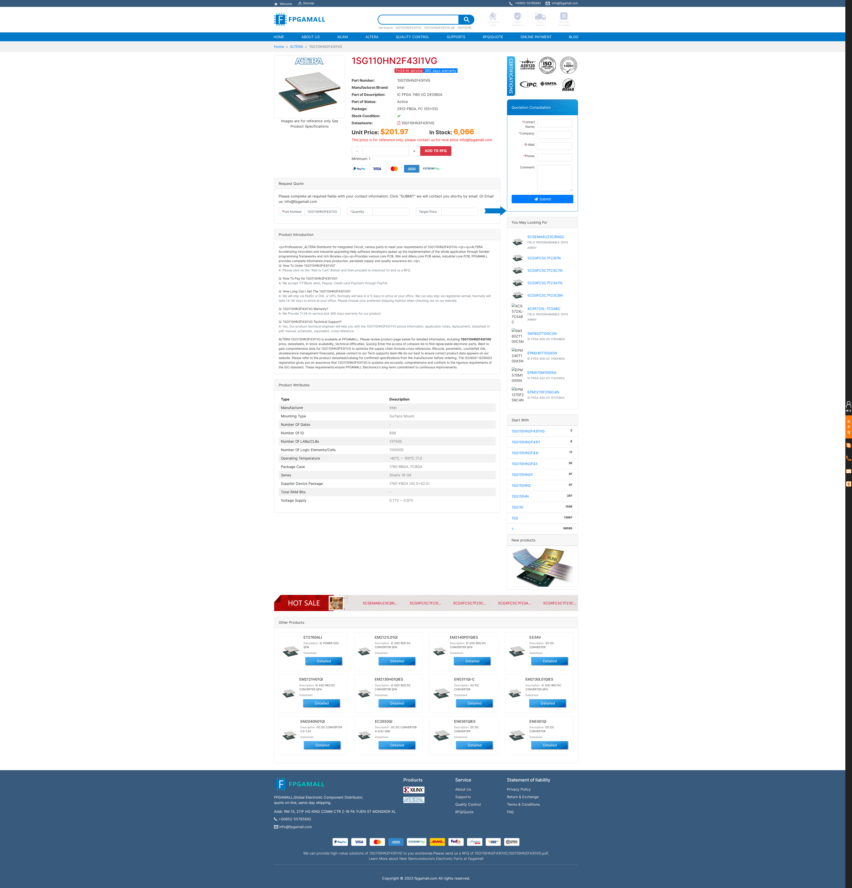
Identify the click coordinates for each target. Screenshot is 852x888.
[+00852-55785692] (848, 458)
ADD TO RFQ (436, 150)
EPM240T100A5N (542, 353)
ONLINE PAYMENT (536, 37)
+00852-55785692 (295, 819)
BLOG (573, 37)
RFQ (848, 426)
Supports (463, 797)
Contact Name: (528, 124)
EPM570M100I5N (541, 372)
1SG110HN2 (521, 485)
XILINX (342, 37)
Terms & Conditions (523, 804)
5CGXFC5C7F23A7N (544, 283)
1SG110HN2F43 (524, 464)
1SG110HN (520, 496)
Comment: (527, 167)
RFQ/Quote (464, 812)
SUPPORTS (456, 37)
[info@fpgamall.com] (848, 471)
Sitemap (308, 3)
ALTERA (372, 37)
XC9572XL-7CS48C (543, 308)
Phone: (529, 156)
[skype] (848, 445)
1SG (515, 518)
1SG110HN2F (522, 474)
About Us (463, 789)
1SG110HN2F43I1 (526, 442)
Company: (527, 133)
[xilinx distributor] (414, 788)
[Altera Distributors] (414, 799)
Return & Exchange (523, 797)
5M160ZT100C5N (542, 333)
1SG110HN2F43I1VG (417, 123)
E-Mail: (529, 144)
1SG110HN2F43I (525, 453)
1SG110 (517, 507)
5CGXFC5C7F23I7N (544, 258)
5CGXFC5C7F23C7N (544, 270)
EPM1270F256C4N (543, 392)
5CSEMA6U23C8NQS (545, 237)
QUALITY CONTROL (412, 37)
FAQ (510, 812)
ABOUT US (311, 37)
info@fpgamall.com (295, 827)
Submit (545, 199)
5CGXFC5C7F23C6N (545, 295)
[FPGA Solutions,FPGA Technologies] (299, 19)
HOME (280, 36)
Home (279, 46)
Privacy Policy (519, 789)
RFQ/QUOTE (493, 37)
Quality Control (468, 804)
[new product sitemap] (542, 567)
